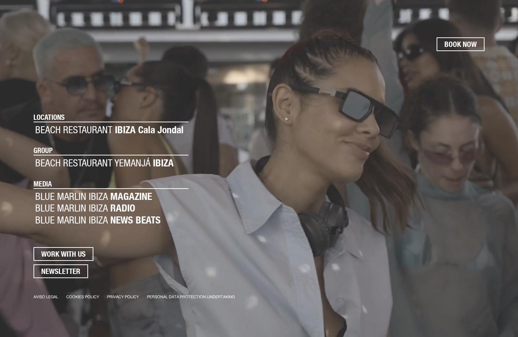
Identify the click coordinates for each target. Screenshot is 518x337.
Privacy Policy (123, 297)
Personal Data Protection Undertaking (191, 297)
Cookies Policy (82, 297)
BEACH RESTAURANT (109, 130)
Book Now (460, 44)
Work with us (63, 254)
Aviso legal (45, 297)
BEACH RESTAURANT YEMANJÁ (104, 163)
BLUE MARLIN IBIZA (93, 196)
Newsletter (60, 271)
